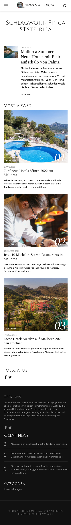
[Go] (65, 5)
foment (27, 94)
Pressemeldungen (13, 489)
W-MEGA (48, 514)
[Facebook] (5, 376)
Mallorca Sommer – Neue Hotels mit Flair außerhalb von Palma (40, 56)
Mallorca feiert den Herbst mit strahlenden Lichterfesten (39, 443)
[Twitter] (10, 376)
